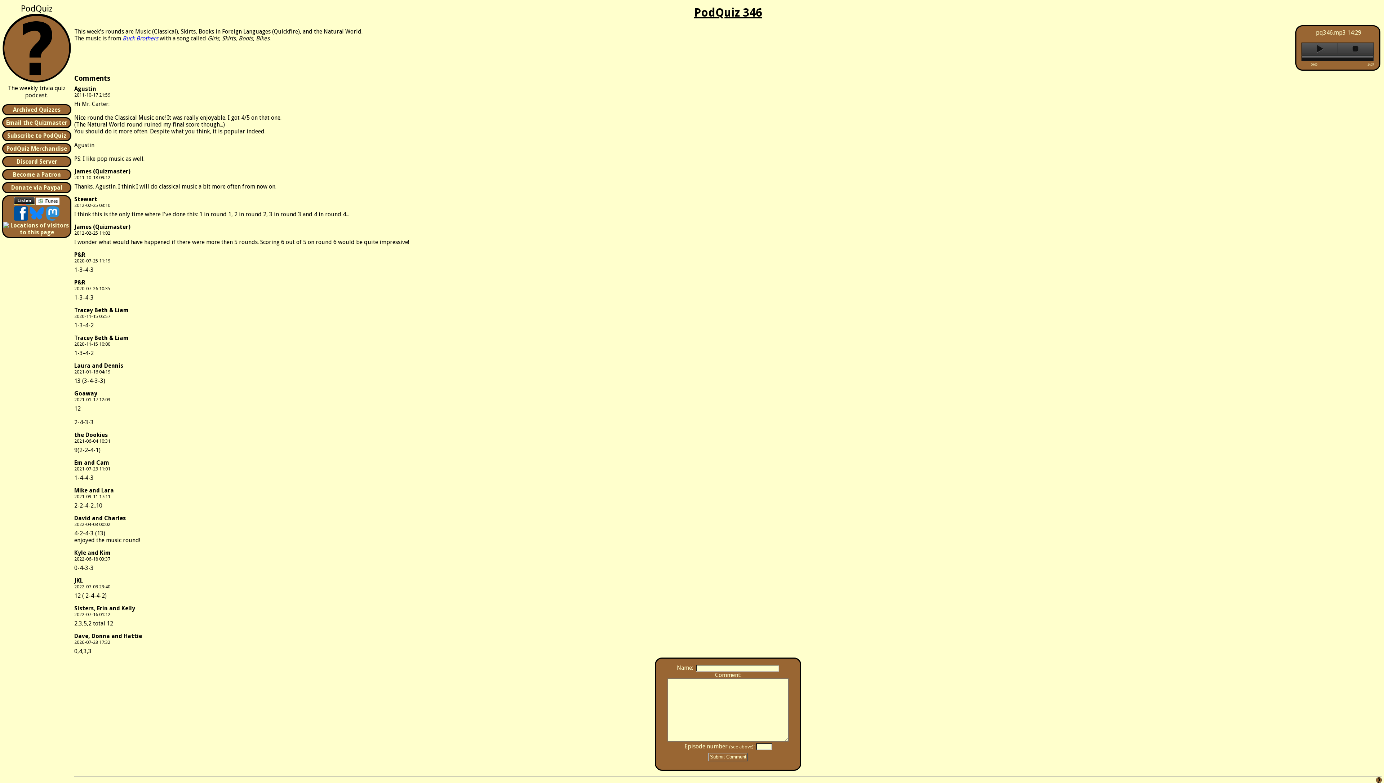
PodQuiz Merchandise (36, 148)
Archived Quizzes (37, 109)
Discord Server (37, 161)
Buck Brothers (140, 38)
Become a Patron (37, 174)
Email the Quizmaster (36, 122)
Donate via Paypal (36, 187)
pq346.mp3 (1331, 32)
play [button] (1320, 49)
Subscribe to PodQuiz (36, 135)
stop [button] (1356, 49)
